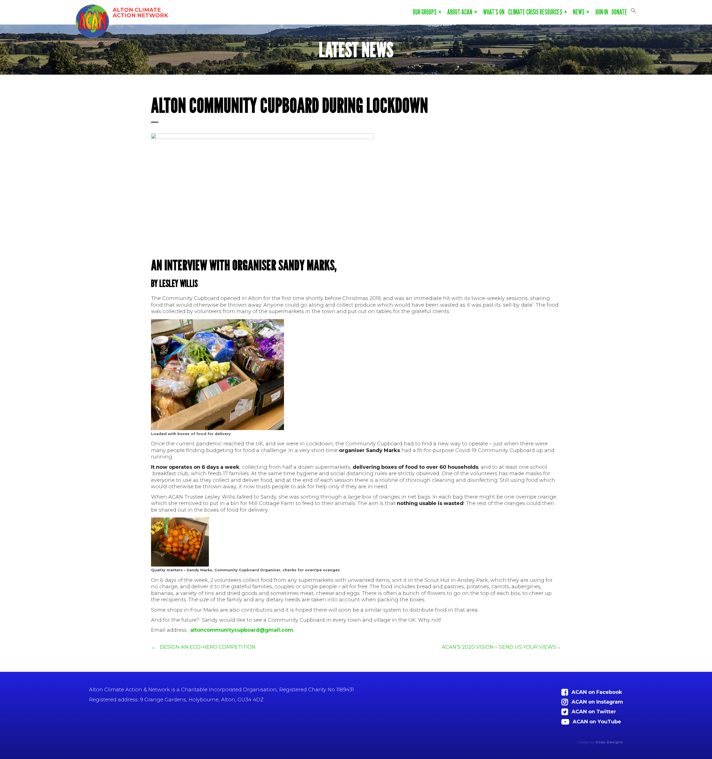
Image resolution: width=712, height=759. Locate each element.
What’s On (494, 12)
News (578, 12)
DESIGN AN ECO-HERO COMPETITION (208, 647)
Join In (601, 12)
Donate (619, 12)
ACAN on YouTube (597, 721)
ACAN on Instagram (597, 702)
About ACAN (459, 12)
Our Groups (424, 12)
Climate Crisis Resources (535, 12)
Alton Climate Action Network (140, 12)
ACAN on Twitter (594, 711)
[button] (633, 10)
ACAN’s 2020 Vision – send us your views (499, 647)
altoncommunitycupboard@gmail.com (241, 630)
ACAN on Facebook (597, 692)
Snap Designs (609, 742)
